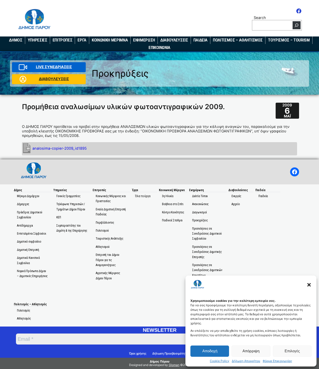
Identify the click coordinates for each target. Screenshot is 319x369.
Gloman (174, 365)
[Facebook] (299, 11)
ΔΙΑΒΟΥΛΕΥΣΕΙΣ (54, 79)
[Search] (297, 25)
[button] (309, 284)
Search (260, 17)
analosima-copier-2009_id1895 (59, 148)
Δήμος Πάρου (159, 361)
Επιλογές (292, 351)
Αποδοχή (209, 351)
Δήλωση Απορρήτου (246, 361)
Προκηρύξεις (120, 73)
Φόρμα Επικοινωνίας (277, 361)
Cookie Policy (219, 361)
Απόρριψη (250, 351)
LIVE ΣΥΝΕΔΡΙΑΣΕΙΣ (54, 67)
